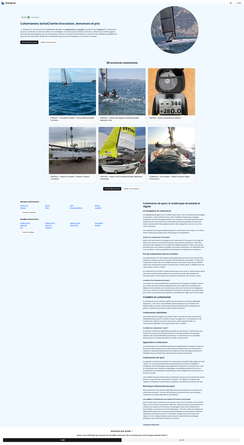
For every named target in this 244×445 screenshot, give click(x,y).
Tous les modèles (28, 232)
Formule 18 (99, 223)
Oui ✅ (62, 440)
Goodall (98, 208)
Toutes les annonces (151, 424)
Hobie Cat (24, 206)
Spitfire (97, 225)
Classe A (48, 228)
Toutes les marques (29, 212)
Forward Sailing (76, 208)
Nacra (47, 206)
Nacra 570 (74, 225)
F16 (21, 228)
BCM (47, 208)
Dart (71, 206)
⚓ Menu (238, 3)
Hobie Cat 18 (75, 223)
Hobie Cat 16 (25, 223)
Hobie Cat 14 (50, 223)
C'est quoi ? (35, 17)
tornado (80, 29)
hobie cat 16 (70, 29)
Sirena (97, 206)
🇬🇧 (231, 3)
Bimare (23, 208)
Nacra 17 (101, 29)
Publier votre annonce (48, 42)
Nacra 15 (23, 225)
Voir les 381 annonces (29, 42)
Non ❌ (181, 440)
